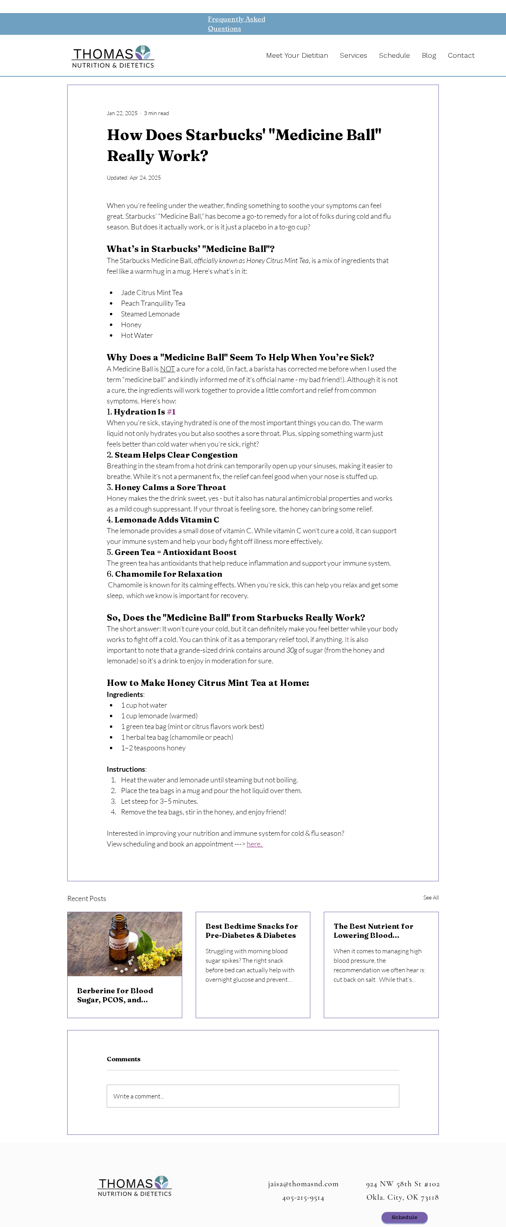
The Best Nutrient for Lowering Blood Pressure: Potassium (373, 931)
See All (431, 897)
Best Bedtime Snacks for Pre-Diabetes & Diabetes (252, 931)
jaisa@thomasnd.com (303, 1184)
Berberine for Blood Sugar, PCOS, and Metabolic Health (115, 995)
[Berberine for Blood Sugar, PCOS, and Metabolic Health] (125, 944)
